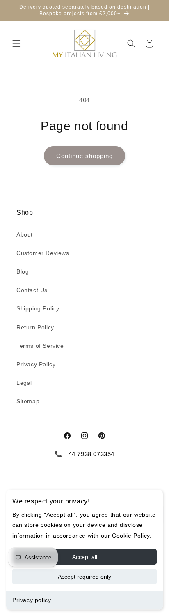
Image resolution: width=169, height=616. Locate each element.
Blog (22, 271)
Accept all (84, 557)
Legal (24, 382)
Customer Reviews (42, 253)
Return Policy (35, 327)
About (24, 234)
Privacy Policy (35, 364)
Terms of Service (40, 345)
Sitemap (27, 401)
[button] (16, 43)
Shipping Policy (37, 308)
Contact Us (32, 290)
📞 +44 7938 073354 (84, 454)
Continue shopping (84, 155)
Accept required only (84, 576)
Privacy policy (31, 600)
